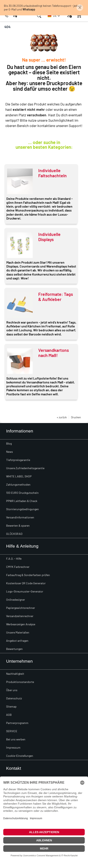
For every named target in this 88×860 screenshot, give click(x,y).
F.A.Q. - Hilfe (13, 558)
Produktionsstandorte (20, 682)
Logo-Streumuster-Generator (24, 591)
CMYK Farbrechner (17, 566)
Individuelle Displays (49, 237)
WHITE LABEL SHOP (19, 476)
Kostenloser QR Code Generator (26, 583)
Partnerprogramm (17, 723)
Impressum (13, 747)
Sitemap (11, 706)
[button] (54, 16)
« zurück (62, 417)
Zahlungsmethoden (18, 484)
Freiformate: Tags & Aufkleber (55, 297)
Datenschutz (14, 698)
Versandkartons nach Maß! (53, 353)
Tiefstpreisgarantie (18, 460)
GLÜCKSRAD (14, 533)
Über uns (11, 690)
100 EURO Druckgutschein (22, 492)
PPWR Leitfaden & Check (21, 501)
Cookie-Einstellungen (19, 755)
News (9, 451)
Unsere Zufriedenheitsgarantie (25, 468)
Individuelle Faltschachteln (52, 173)
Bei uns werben (15, 739)
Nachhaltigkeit (15, 673)
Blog (9, 443)
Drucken (76, 417)
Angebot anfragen (17, 640)
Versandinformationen (20, 517)
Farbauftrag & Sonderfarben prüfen (28, 575)
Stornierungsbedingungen (22, 509)
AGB (9, 714)
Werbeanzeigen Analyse (20, 624)
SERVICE (11, 731)
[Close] (80, 7)
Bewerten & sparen (18, 525)
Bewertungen (14, 649)
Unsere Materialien (17, 632)
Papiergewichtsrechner (20, 608)
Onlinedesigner (15, 599)
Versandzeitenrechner (19, 616)
